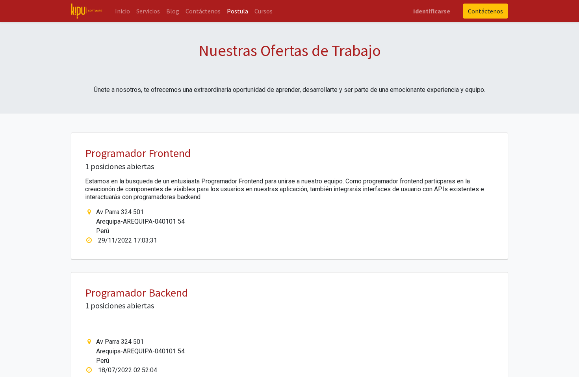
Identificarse (431, 11)
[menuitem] (122, 11)
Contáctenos (485, 11)
